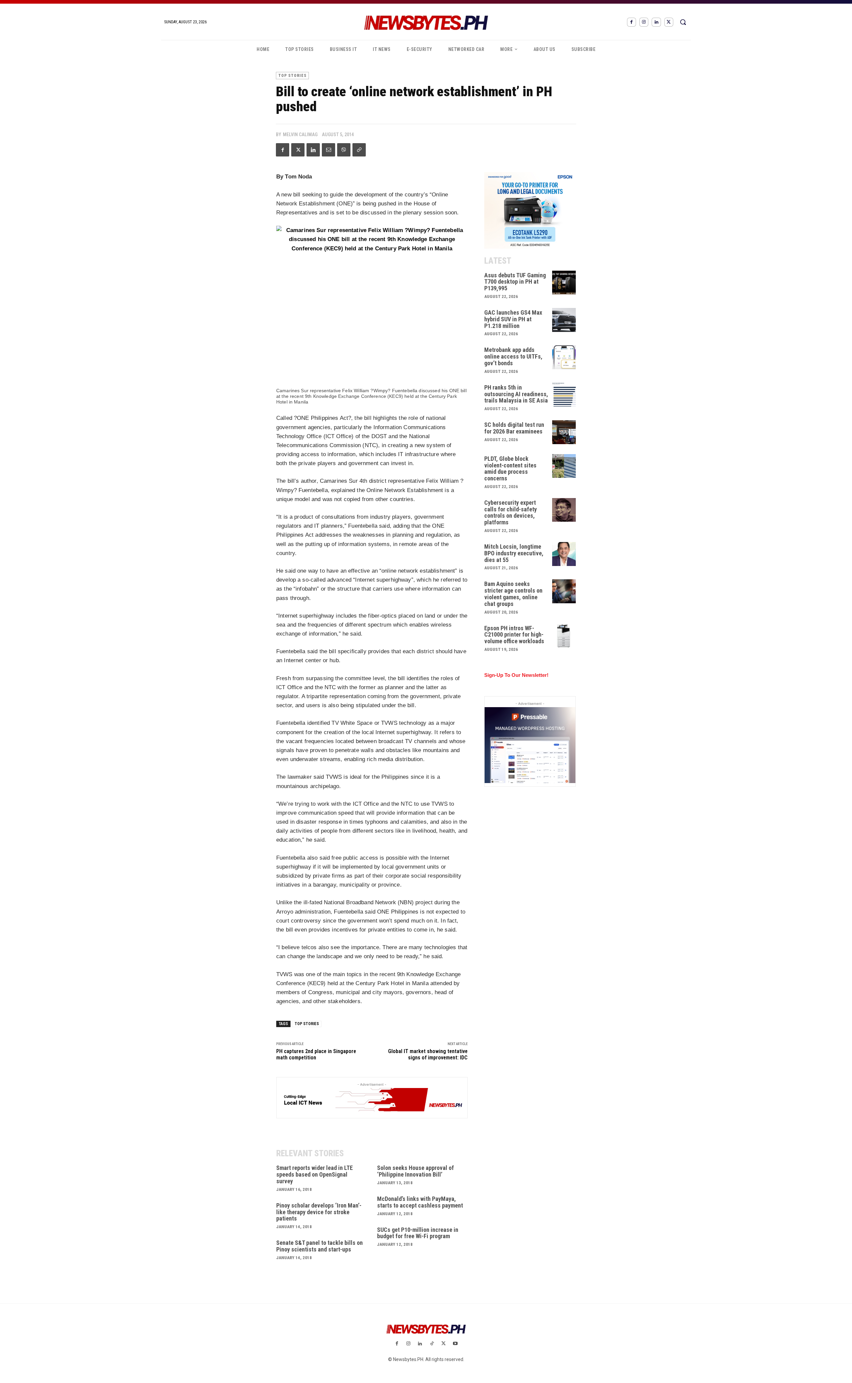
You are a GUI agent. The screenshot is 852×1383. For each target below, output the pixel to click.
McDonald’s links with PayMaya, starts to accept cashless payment (420, 1202)
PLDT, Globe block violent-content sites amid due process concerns (510, 468)
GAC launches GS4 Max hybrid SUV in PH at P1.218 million (513, 319)
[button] (683, 22)
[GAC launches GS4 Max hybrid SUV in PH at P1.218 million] (564, 320)
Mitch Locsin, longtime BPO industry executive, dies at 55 (513, 553)
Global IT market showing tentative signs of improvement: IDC (428, 1054)
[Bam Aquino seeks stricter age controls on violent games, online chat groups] (564, 591)
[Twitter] (668, 22)
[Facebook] (631, 22)
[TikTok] (432, 1344)
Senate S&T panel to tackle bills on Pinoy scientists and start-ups (319, 1246)
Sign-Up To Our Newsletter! (516, 675)
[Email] (328, 149)
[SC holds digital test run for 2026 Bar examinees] (564, 432)
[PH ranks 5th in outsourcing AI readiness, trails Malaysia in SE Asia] (564, 395)
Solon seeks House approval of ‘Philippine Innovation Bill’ (415, 1171)
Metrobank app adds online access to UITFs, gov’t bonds (513, 356)
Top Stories (292, 75)
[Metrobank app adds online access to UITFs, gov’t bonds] (564, 357)
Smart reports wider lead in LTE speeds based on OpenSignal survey (314, 1174)
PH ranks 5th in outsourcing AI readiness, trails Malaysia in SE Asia (516, 394)
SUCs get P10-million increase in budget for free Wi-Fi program (417, 1233)
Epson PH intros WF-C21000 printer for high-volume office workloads (514, 635)
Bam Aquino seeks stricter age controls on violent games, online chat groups (513, 593)
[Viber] (343, 149)
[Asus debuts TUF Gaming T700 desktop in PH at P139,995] (564, 283)
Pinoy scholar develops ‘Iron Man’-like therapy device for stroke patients (318, 1212)
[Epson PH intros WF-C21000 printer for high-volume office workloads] (564, 636)
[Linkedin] (656, 22)
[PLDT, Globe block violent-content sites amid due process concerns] (564, 466)
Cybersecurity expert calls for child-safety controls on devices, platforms (510, 512)
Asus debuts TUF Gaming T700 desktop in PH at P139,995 (515, 282)
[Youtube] (455, 1344)
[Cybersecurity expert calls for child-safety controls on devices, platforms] (564, 510)
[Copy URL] (359, 149)
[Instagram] (643, 22)
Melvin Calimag (300, 134)
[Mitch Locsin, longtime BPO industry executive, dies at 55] (564, 554)
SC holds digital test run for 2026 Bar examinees (514, 428)
